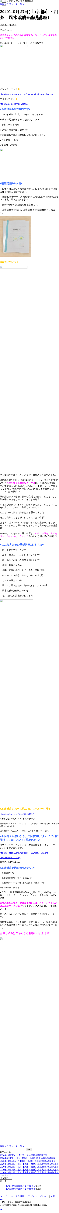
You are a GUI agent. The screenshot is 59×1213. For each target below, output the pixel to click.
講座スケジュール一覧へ (12, 4)
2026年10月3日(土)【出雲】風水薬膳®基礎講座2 (23, 1155)
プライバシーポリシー (37, 1196)
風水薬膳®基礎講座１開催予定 (20, 1189)
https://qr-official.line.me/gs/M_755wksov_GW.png (24, 853)
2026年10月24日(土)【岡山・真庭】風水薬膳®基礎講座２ (28, 1161)
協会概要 (19, 1196)
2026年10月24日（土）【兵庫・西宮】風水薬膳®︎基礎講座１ (29, 1169)
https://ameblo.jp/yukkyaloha (14, 104)
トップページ (6, 1196)
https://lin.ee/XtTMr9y (10, 857)
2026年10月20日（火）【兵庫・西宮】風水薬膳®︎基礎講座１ (29, 1172)
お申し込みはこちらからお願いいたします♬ (26, 933)
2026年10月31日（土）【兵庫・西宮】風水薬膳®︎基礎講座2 (29, 1164)
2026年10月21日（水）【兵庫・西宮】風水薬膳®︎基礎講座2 (29, 1167)
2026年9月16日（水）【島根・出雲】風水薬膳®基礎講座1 (28, 1158)
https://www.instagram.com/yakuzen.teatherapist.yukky (26, 94)
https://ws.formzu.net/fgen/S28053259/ (17, 814)
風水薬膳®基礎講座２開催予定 (20, 1186)
